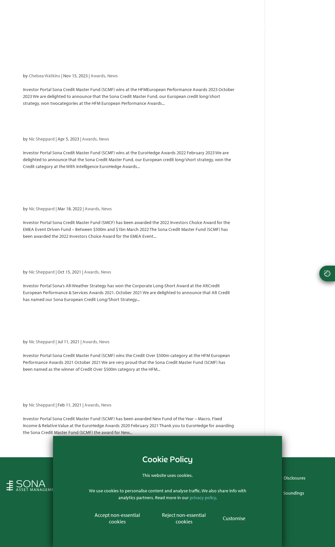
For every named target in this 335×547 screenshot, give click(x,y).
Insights (237, 25)
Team (214, 25)
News (260, 25)
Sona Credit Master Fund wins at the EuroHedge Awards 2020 (129, 390)
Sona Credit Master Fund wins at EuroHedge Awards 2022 (129, 124)
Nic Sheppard (42, 139)
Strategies (182, 25)
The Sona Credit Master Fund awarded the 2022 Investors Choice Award (129, 190)
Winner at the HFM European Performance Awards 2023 (129, 60)
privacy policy (203, 497)
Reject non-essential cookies (184, 518)
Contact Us (287, 25)
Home (126, 25)
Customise (234, 518)
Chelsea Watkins (44, 76)
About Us (151, 25)
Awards (98, 76)
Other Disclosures (288, 478)
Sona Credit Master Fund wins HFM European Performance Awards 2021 (129, 323)
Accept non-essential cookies (117, 518)
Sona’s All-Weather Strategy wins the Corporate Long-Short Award (129, 257)
